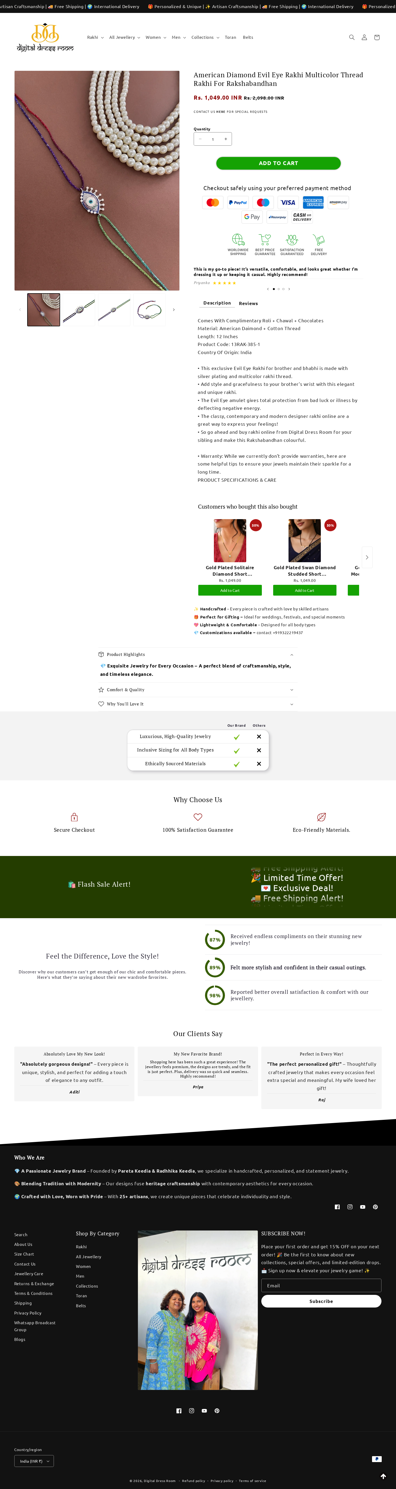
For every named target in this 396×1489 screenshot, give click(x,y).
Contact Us (25, 1263)
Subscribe (321, 1301)
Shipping (23, 1302)
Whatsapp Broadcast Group (35, 1326)
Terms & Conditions (33, 1293)
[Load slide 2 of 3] (278, 289)
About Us (23, 1244)
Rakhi (81, 1246)
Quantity (202, 128)
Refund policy (193, 1480)
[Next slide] (289, 289)
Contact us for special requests (231, 111)
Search (21, 1234)
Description (217, 303)
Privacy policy (222, 1480)
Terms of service (252, 1480)
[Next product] (367, 557)
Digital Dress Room (160, 1480)
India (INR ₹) (31, 1461)
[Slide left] (20, 310)
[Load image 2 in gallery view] (79, 309)
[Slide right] (174, 310)
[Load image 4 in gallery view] (149, 309)
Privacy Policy (27, 1312)
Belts (81, 1305)
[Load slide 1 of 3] (273, 289)
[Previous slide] (268, 289)
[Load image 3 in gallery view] (114, 309)
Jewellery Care (28, 1273)
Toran (81, 1295)
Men (80, 1275)
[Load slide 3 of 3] (283, 289)
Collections (87, 1285)
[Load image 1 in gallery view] (43, 309)
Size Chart (24, 1253)
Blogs (20, 1339)
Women (83, 1266)
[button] (95, 37)
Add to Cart (230, 590)
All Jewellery (88, 1256)
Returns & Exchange (34, 1283)
